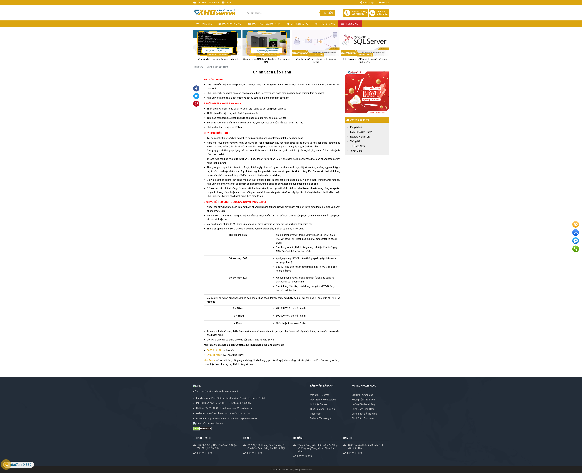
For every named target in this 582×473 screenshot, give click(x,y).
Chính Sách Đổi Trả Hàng (364, 413)
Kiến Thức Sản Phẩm (217, 54)
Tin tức (215, 3)
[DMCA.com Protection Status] (249, 429)
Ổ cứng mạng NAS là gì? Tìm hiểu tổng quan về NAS (266, 60)
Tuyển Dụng (356, 151)
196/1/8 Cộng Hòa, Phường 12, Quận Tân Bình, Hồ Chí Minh (217, 447)
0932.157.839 (214, 355)
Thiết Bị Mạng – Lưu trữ (322, 409)
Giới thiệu (201, 3)
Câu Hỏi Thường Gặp (362, 394)
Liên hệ (227, 3)
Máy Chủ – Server (232, 23)
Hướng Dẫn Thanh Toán (364, 399)
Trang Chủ (206, 23)
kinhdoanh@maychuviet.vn (240, 408)
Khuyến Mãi (356, 127)
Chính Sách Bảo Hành (363, 418)
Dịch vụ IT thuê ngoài (321, 418)
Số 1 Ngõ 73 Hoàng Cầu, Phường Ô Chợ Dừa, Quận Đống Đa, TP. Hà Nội (266, 447)
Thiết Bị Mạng (327, 23)
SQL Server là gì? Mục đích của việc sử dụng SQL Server (365, 60)
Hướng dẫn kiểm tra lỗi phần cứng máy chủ (217, 59)
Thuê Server (352, 23)
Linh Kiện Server (299, 23)
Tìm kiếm (327, 13)
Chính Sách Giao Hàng (363, 409)
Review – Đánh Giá (360, 137)
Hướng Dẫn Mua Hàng (363, 404)
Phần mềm (315, 413)
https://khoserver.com (239, 413)
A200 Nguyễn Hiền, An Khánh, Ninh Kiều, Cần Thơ (365, 447)
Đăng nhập (368, 3)
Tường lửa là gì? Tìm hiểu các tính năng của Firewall (315, 60)
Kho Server (210, 360)
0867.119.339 (214, 350)
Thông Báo (355, 141)
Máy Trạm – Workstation (266, 23)
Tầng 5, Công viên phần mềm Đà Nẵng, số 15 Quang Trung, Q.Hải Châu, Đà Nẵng (318, 448)
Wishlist (385, 3)
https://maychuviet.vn (216, 413)
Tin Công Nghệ (316, 54)
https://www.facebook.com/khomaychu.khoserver (232, 418)
